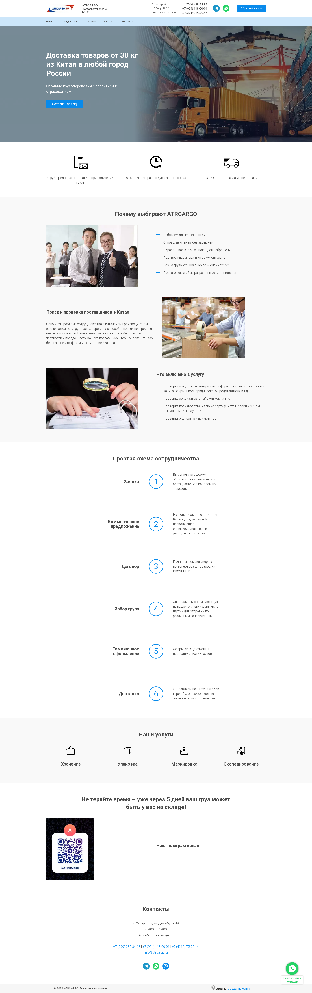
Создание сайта (239, 988)
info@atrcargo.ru (156, 952)
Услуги (92, 21)
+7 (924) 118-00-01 (194, 8)
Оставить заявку (65, 104)
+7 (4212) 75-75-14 (194, 13)
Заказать (108, 21)
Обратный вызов (251, 8)
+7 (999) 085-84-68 (194, 3)
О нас (49, 21)
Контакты (127, 21)
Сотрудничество (70, 21)
